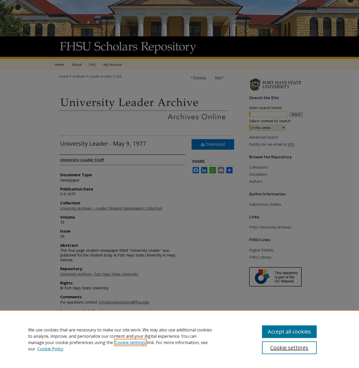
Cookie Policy (50, 349)
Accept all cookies (289, 331)
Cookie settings (130, 342)
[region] (179, 339)
